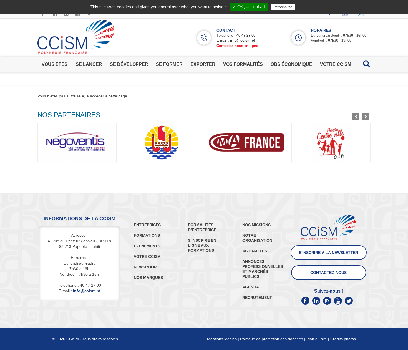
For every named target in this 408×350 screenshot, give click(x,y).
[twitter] (349, 301)
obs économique (291, 64)
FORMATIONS (147, 235)
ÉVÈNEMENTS (147, 246)
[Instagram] (327, 301)
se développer (129, 64)
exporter (202, 64)
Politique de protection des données (271, 339)
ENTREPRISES (147, 225)
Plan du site (316, 339)
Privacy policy (310, 7)
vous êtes (54, 64)
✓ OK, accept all (249, 6)
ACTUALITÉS (254, 251)
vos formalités (243, 64)
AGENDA (250, 287)
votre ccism (335, 64)
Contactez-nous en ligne (237, 46)
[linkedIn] (316, 301)
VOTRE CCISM (147, 256)
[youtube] (338, 301)
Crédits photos (343, 339)
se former (169, 64)
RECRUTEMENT (257, 297)
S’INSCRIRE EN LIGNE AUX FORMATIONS (202, 245)
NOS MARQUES (148, 277)
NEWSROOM (145, 267)
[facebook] (305, 301)
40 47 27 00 (245, 35)
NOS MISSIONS (256, 225)
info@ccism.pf (242, 40)
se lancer (89, 64)
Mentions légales (222, 339)
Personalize (282, 7)
